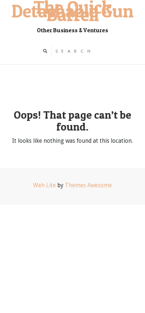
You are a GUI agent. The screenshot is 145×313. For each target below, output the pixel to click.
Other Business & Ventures (72, 30)
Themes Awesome (88, 185)
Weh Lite (44, 185)
